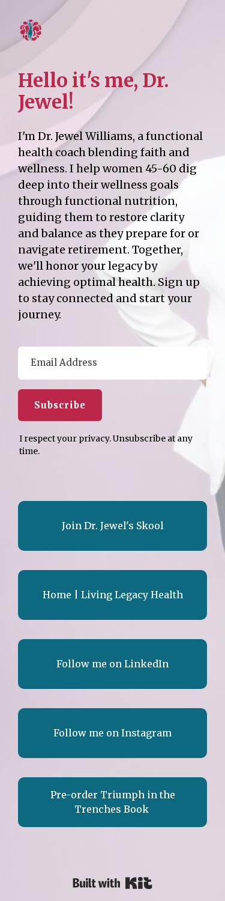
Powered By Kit (112, 883)
